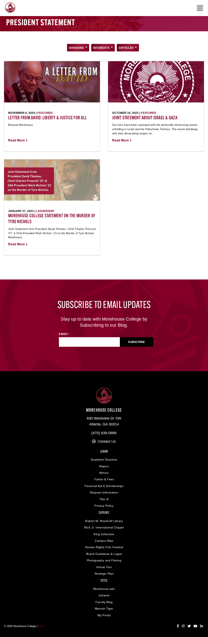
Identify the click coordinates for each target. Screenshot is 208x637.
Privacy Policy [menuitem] (104, 505)
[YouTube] (195, 626)
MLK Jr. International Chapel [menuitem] (104, 527)
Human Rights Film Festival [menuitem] (104, 547)
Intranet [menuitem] (104, 595)
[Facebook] (178, 626)
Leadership (45, 211)
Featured (45, 112)
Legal (41, 626)
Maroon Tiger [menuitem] (104, 608)
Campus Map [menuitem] (104, 540)
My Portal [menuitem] (104, 615)
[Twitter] (189, 626)
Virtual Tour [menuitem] (104, 567)
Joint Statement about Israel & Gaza (144, 118)
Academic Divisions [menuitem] (104, 459)
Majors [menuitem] (104, 466)
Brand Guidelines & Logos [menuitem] (104, 553)
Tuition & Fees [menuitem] (104, 479)
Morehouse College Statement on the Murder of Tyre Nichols (51, 219)
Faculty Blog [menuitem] (104, 602)
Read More (16, 140)
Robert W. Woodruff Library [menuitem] (104, 521)
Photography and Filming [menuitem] (104, 560)
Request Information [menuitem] (104, 492)
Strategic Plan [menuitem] (104, 573)
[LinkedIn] (201, 626)
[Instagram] (183, 626)
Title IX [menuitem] (104, 499)
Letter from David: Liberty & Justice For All (47, 118)
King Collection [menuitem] (104, 534)
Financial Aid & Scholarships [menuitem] (104, 486)
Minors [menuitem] (104, 472)
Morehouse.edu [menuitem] (104, 588)
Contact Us (107, 441)
